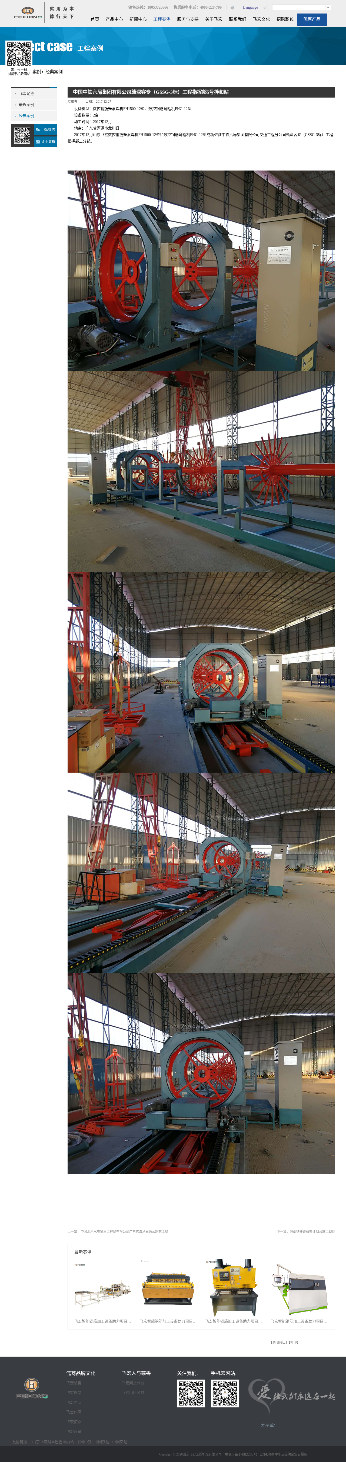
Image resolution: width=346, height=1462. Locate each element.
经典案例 (54, 71)
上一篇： (118, 1232)
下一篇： (306, 1232)
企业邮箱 (48, 142)
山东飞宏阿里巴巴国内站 (53, 1442)
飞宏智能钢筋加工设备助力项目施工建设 (103, 1321)
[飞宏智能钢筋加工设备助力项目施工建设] (103, 1262)
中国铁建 (101, 1442)
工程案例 (32, 71)
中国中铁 (84, 1442)
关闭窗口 (278, 1342)
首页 (95, 19)
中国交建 (119, 1442)
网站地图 (266, 1455)
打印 (293, 1342)
